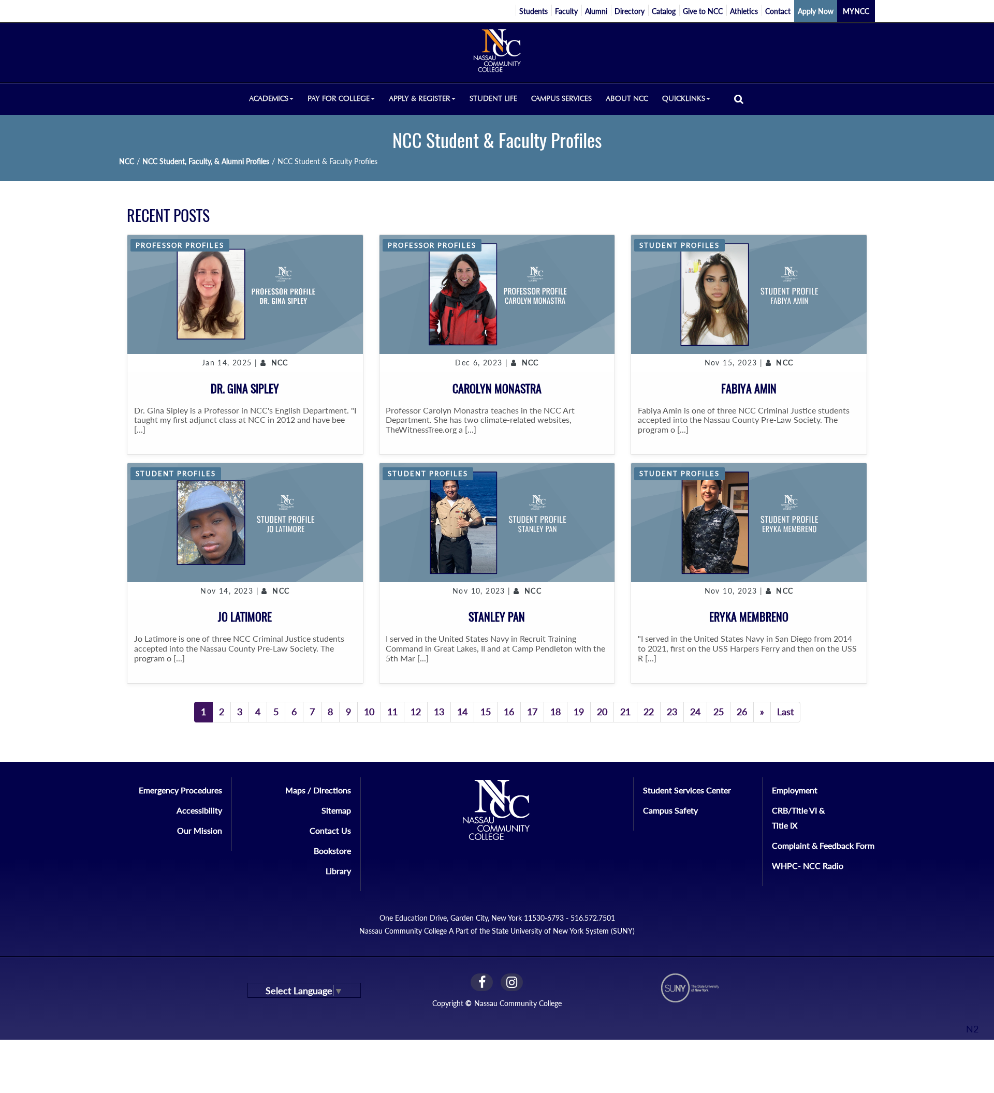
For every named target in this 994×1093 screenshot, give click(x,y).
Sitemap (336, 810)
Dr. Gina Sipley (245, 388)
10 (369, 711)
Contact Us (330, 830)
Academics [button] (268, 98)
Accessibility (199, 810)
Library (338, 871)
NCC (126, 161)
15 (485, 711)
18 (555, 711)
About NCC (627, 98)
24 (695, 711)
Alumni (596, 11)
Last (785, 711)
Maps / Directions (318, 790)
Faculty (566, 11)
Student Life (493, 98)
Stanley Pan (497, 617)
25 (718, 711)
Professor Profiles (180, 245)
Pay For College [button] (339, 98)
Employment (794, 790)
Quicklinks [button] (683, 98)
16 (509, 711)
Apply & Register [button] (419, 98)
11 (392, 711)
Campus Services (561, 98)
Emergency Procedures (180, 790)
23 (672, 711)
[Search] (738, 98)
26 (742, 711)
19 (579, 711)
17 (532, 711)
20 (602, 711)
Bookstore (332, 850)
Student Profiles (679, 245)
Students (533, 11)
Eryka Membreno (748, 617)
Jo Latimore (245, 617)
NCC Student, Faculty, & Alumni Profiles (205, 161)
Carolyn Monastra (497, 388)
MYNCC (856, 11)
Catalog (664, 11)
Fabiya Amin (749, 388)
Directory (630, 11)
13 (439, 711)
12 (416, 711)
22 (649, 711)
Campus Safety (670, 810)
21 (625, 711)
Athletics (744, 11)
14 (462, 711)
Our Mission (199, 830)
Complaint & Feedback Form (823, 845)
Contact (778, 11)
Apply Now (816, 11)
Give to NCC (703, 11)
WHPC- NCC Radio (807, 865)
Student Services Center (687, 790)
